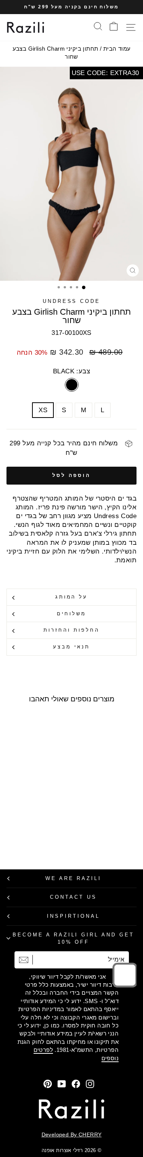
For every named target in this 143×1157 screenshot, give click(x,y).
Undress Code (72, 301)
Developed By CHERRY (72, 1134)
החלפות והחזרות (71, 630)
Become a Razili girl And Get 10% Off (73, 938)
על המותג (71, 597)
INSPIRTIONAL (73, 916)
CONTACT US (73, 897)
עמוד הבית (117, 48)
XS (43, 410)
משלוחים (71, 613)
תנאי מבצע (71, 647)
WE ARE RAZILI (73, 878)
